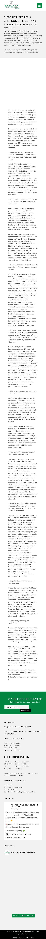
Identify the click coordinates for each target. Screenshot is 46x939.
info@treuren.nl (12, 750)
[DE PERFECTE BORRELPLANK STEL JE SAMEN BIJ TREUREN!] (32, 903)
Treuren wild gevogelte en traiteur (24, 806)
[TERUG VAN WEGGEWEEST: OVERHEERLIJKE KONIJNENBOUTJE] (32, 884)
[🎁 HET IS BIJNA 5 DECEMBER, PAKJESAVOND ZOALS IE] (32, 866)
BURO (30, 937)
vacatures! (25, 727)
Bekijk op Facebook (13, 837)
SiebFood (32, 588)
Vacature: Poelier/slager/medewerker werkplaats (22, 733)
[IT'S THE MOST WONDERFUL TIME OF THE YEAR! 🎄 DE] (13, 866)
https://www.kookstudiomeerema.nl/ (22, 678)
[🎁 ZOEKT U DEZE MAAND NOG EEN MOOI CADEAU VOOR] (13, 903)
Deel (24, 837)
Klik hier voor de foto (20, 834)
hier (11, 773)
